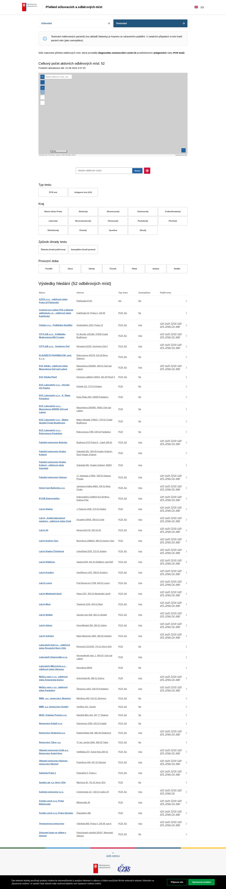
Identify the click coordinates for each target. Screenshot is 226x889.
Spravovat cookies (201, 882)
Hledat (137, 171)
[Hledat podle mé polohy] (147, 171)
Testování (121, 23)
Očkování (46, 23)
